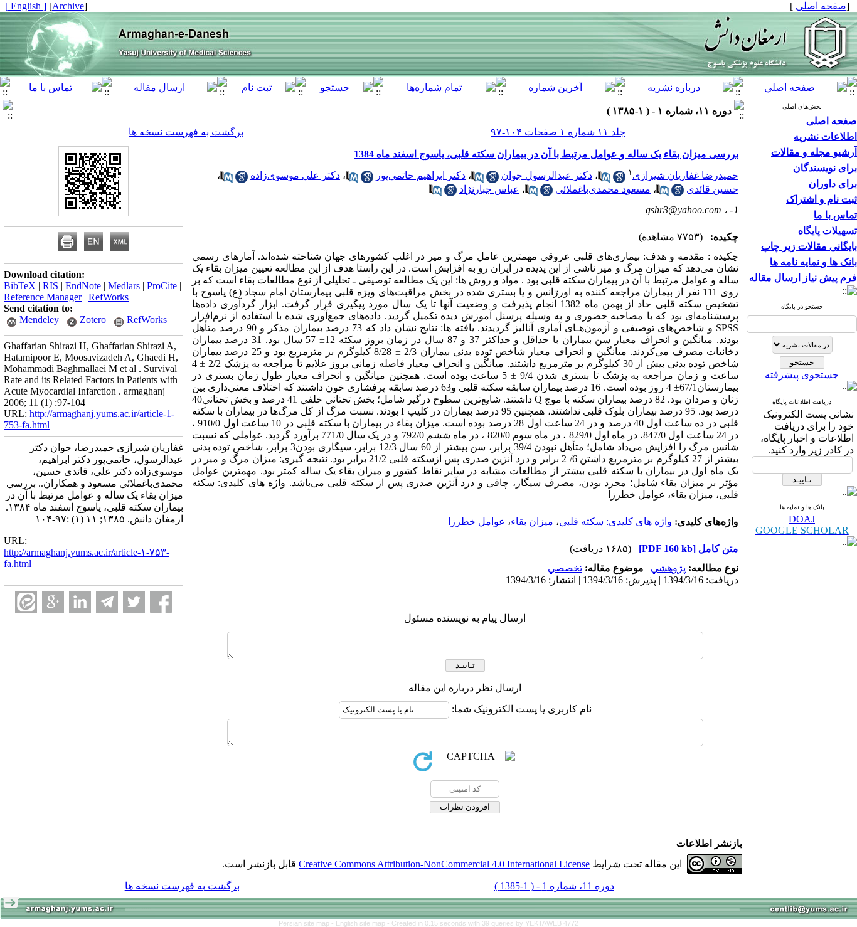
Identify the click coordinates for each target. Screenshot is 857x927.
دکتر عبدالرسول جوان (546, 175)
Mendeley (39, 319)
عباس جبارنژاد (489, 189)
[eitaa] (26, 602)
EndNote (83, 285)
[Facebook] (161, 602)
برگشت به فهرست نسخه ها (186, 132)
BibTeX (20, 285)
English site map (361, 923)
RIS (50, 285)
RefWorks (108, 297)
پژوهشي (668, 568)
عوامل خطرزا (476, 521)
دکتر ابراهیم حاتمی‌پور (421, 175)
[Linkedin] (80, 602)
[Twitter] (134, 602)
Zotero (93, 319)
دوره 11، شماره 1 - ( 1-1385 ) (554, 886)
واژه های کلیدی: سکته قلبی (615, 521)
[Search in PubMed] (604, 179)
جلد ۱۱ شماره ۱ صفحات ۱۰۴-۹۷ (558, 132)
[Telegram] (107, 602)
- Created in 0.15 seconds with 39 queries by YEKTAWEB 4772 (482, 923)
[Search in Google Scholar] (619, 179)
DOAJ (802, 519)
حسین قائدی (712, 189)
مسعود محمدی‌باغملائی (603, 189)
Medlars (124, 285)
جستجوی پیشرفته (802, 374)
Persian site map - (307, 923)
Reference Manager (43, 297)
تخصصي (565, 568)
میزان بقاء (532, 521)
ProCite (162, 285)
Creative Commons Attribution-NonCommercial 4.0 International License (444, 864)
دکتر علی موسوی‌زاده (295, 175)
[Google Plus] (53, 602)
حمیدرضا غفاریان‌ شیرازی (685, 175)
